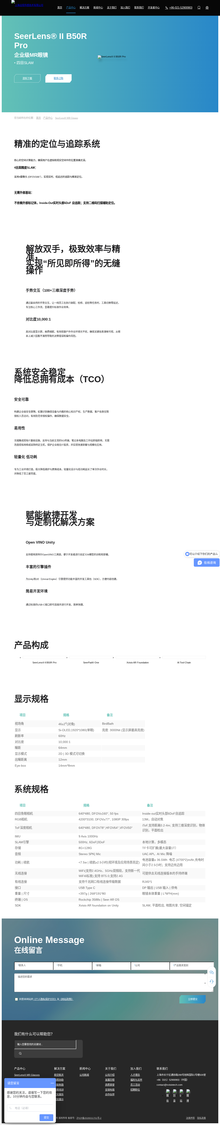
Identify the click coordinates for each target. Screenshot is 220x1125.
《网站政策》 (66, 999)
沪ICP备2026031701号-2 (88, 1118)
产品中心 (48, 118)
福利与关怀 (136, 1080)
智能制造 (59, 1084)
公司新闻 (84, 1075)
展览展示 (59, 1099)
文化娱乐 (59, 1094)
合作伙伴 (110, 1094)
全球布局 (110, 1089)
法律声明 (190, 1118)
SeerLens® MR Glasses (66, 118)
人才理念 (135, 1075)
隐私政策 (201, 1118)
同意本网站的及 (46, 999)
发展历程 (110, 1080)
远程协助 (59, 1080)
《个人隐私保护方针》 (45, 999)
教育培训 (59, 1089)
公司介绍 (110, 1075)
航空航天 (59, 1075)
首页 (38, 118)
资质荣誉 (110, 1084)
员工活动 (135, 1084)
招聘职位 (135, 1089)
